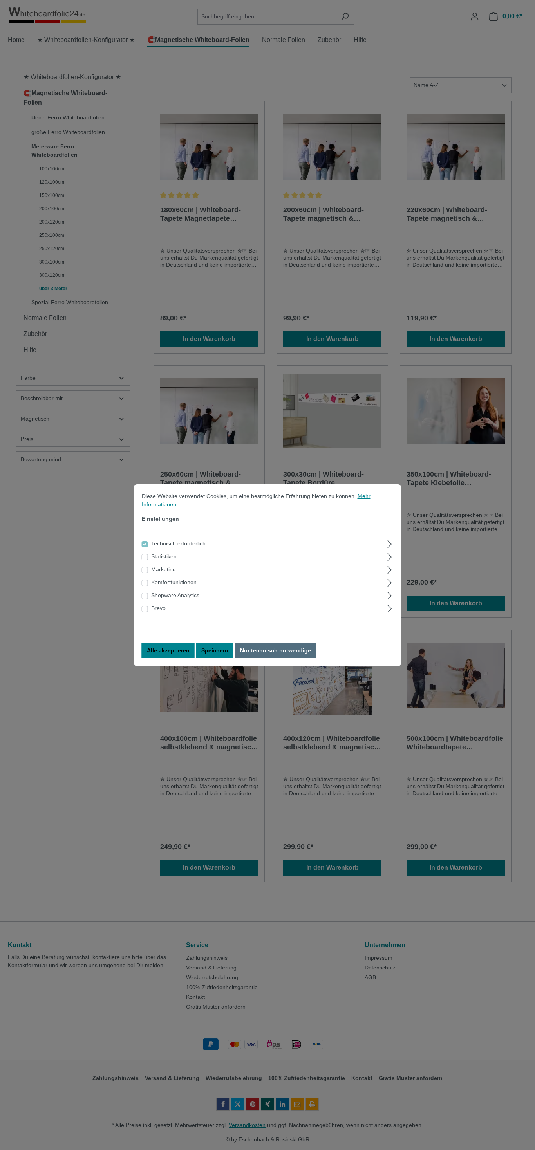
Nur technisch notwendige (275, 650)
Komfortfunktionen (174, 582)
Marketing (163, 569)
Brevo (158, 608)
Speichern (214, 650)
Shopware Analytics (175, 595)
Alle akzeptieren (168, 650)
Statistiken (164, 556)
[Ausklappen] (389, 543)
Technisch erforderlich (178, 543)
